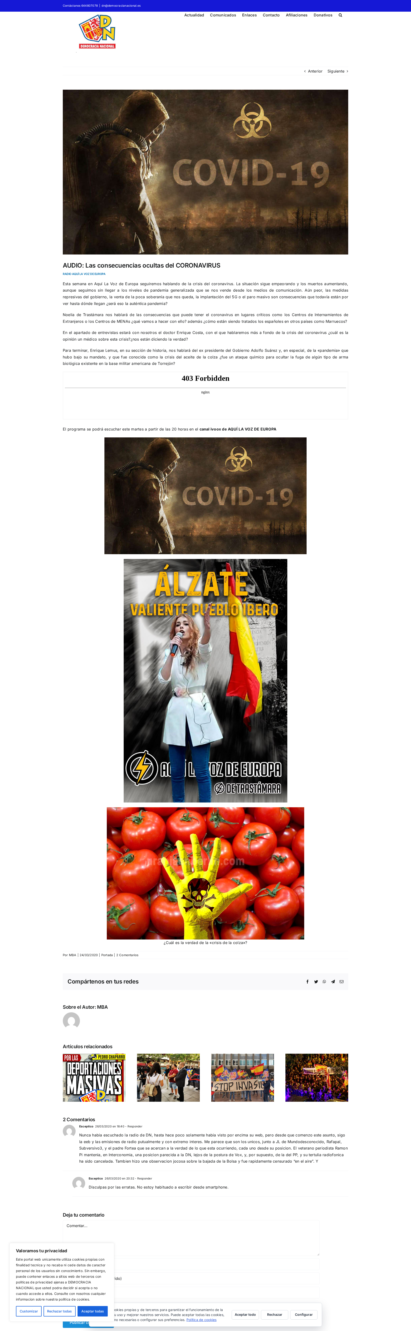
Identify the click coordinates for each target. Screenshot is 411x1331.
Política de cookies (201, 1320)
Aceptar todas (92, 1311)
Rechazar (274, 1314)
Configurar (304, 1314)
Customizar (29, 1311)
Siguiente (336, 71)
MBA (72, 955)
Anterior (315, 71)
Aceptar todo (245, 1314)
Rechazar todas (59, 1311)
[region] (62, 1282)
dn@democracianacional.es (121, 5)
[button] (340, 14)
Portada (107, 955)
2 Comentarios (127, 955)
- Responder (133, 1126)
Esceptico (86, 1126)
